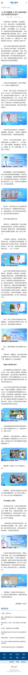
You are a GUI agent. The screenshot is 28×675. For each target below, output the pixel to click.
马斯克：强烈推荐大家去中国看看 (10, 628)
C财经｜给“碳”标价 (6, 613)
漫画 (17, 657)
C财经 (17, 654)
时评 (4, 654)
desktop (23, 661)
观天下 (23, 657)
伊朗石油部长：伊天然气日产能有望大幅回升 (13, 637)
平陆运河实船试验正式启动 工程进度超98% (12, 647)
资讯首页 (8, 7)
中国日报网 (3, 7)
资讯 (11, 654)
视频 (23, 654)
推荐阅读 (4, 609)
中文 (17, 661)
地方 (11, 657)
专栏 (4, 657)
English (11, 661)
